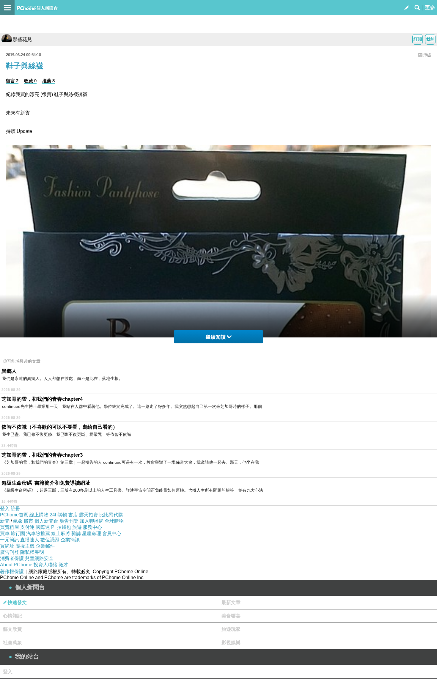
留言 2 (12, 80)
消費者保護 (12, 558)
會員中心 (111, 533)
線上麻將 (60, 533)
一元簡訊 (9, 539)
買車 (5, 533)
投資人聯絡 (45, 564)
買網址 (7, 545)
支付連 (27, 527)
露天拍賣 (88, 514)
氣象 (18, 521)
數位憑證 (49, 539)
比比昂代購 (111, 514)
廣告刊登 (68, 521)
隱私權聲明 (32, 552)
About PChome (16, 564)
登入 (5, 508)
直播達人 (29, 539)
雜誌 (76, 533)
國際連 (43, 527)
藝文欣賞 (12, 629)
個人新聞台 (46, 521)
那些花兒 (22, 39)
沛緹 (427, 55)
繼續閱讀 (216, 337)
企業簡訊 (70, 539)
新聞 (5, 521)
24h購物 (58, 514)
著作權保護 (12, 571)
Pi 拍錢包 (61, 527)
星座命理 (91, 533)
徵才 (63, 564)
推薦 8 (48, 80)
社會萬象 (12, 642)
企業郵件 (45, 545)
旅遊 (77, 527)
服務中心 (92, 527)
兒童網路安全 (39, 558)
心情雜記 (12, 615)
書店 (73, 514)
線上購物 (38, 514)
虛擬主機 (24, 545)
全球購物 (114, 521)
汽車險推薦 (38, 533)
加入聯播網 (91, 521)
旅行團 (18, 533)
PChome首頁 (14, 514)
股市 (28, 521)
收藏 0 (30, 80)
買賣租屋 (9, 527)
